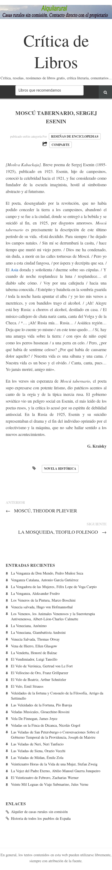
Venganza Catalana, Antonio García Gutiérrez (44, 579)
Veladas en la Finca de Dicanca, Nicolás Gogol (45, 725)
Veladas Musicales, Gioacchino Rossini (40, 711)
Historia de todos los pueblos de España (41, 818)
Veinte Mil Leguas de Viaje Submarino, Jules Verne (49, 784)
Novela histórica (60, 468)
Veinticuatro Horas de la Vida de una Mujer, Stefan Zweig (54, 764)
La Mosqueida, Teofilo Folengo (62, 532)
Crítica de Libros (56, 51)
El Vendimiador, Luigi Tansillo (34, 659)
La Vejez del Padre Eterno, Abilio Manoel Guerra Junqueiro (55, 770)
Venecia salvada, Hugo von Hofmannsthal (42, 606)
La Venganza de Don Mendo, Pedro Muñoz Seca (47, 573)
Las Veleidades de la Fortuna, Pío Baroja (41, 705)
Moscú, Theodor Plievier (41, 510)
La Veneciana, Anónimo (29, 625)
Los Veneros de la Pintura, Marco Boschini (43, 600)
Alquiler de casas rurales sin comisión (39, 811)
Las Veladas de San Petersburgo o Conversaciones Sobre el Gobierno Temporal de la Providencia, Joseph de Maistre (55, 735)
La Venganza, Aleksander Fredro (35, 593)
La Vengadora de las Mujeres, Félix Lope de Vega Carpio (54, 586)
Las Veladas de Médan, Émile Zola (37, 757)
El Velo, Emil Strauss (27, 686)
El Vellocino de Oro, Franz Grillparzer (39, 672)
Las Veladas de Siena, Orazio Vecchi (38, 750)
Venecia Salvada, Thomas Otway (35, 639)
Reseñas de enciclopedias (74, 136)
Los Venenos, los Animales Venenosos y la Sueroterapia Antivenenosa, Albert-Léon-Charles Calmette (53, 616)
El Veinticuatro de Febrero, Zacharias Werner (45, 777)
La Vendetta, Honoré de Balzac (34, 652)
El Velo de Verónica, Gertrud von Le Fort (42, 665)
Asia (14, 269)
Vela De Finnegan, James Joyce (34, 718)
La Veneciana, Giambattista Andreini (38, 632)
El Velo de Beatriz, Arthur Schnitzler (38, 679)
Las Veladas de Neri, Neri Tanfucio (37, 744)
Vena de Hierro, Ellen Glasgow (34, 645)
